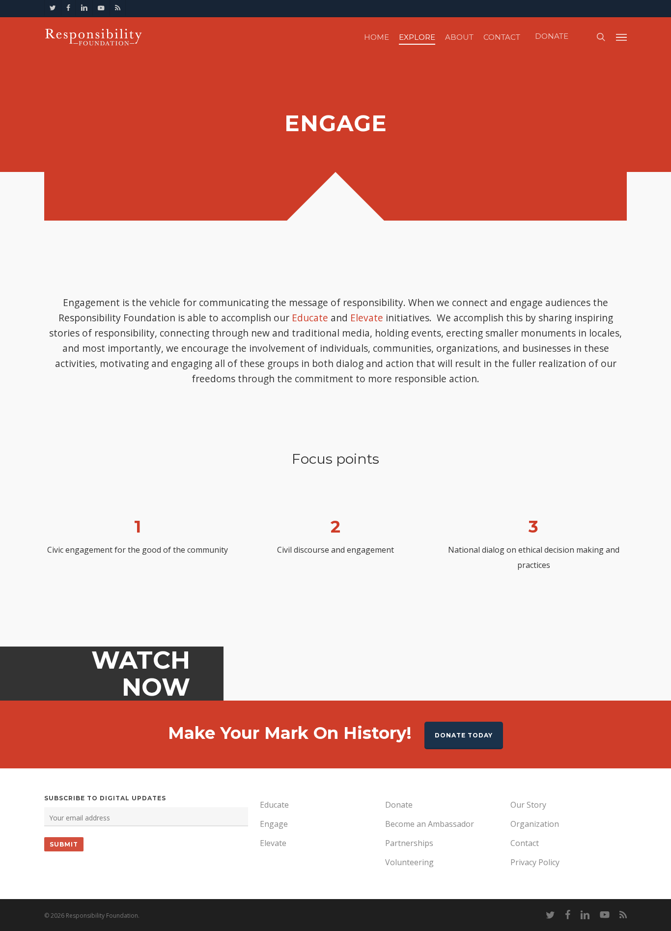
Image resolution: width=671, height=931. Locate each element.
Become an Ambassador (429, 823)
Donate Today (464, 735)
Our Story (528, 804)
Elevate (366, 317)
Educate (310, 317)
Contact (524, 843)
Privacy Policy (534, 862)
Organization (534, 823)
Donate (399, 804)
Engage (274, 823)
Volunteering (409, 862)
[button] (621, 37)
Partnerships (409, 843)
